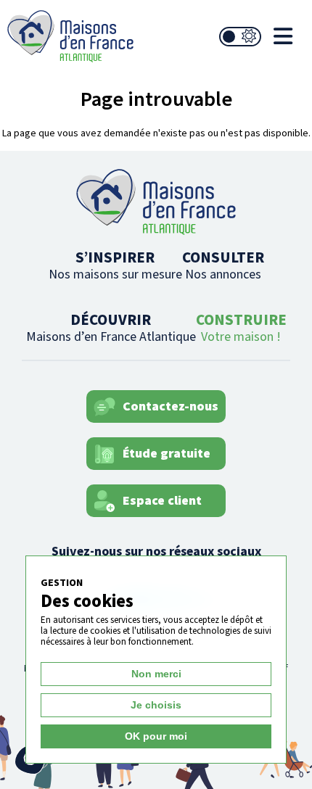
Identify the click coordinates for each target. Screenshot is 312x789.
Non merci (156, 673)
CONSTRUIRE (241, 327)
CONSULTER (223, 265)
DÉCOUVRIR (111, 327)
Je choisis (156, 705)
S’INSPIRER (115, 265)
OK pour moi (156, 736)
